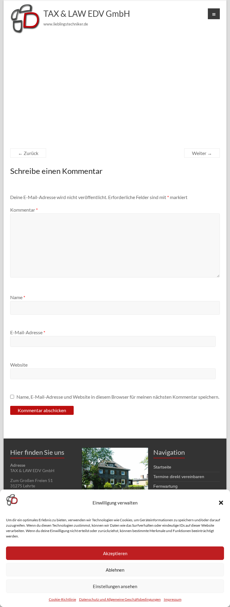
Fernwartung (165, 486)
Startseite (162, 467)
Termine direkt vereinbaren (178, 476)
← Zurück (28, 153)
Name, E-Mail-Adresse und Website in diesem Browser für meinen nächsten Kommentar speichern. (117, 397)
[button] (221, 503)
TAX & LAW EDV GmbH (86, 13)
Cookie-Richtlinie (62, 599)
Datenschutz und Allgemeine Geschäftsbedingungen (120, 599)
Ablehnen (115, 570)
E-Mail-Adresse (27, 332)
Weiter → (202, 153)
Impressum (172, 599)
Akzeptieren (115, 553)
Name (17, 297)
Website (19, 364)
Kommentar (24, 210)
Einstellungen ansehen (115, 586)
